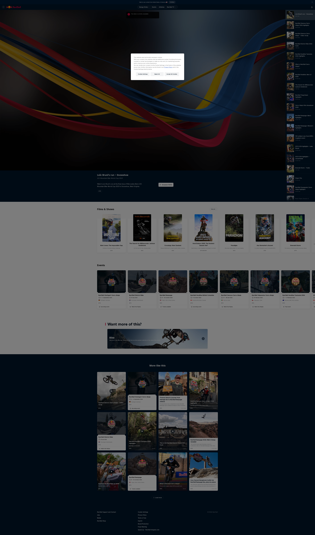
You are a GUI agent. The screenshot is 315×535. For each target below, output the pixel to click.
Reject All (157, 74)
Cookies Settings (143, 74)
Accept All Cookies (172, 74)
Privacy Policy (168, 67)
